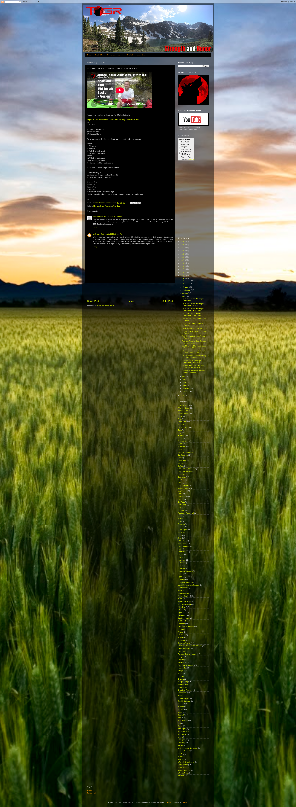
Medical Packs (183, 593)
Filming (180, 518)
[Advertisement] (130, 291)
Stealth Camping (184, 701)
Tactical (181, 715)
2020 (183, 260)
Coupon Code (183, 485)
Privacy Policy (92, 793)
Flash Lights (182, 530)
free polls (191, 159)
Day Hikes (181, 491)
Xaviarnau (168, 802)
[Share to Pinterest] (140, 203)
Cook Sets (182, 477)
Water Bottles (183, 765)
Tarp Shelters (183, 720)
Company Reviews (185, 471)
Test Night (181, 729)
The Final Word (183, 731)
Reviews (181, 662)
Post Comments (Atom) (105, 306)
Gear (102, 206)
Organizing (182, 615)
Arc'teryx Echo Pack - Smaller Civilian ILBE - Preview (193, 366)
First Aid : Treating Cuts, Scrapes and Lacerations (194, 342)
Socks (180, 695)
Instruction (182, 563)
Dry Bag (181, 499)
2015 (183, 275)
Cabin (180, 449)
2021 (183, 257)
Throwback (182, 734)
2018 (183, 266)
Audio (180, 416)
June (184, 376)
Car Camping (183, 455)
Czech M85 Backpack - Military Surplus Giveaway (193, 371)
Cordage (181, 480)
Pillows (180, 632)
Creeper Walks (183, 488)
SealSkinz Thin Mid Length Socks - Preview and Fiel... (194, 347)
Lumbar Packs (183, 588)
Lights (180, 577)
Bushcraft (181, 447)
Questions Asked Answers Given (190, 646)
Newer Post (93, 301)
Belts (180, 430)
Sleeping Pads (183, 684)
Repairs (181, 660)
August (185, 293)
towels (180, 737)
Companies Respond (185, 469)
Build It (180, 444)
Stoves (180, 704)
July (184, 296)
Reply (95, 227)
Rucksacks (182, 668)
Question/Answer (184, 643)
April (184, 382)
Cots (179, 483)
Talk (179, 718)
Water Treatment (184, 770)
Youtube (181, 776)
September (186, 290)
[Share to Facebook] (138, 203)
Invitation (181, 568)
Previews (108, 206)
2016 (183, 272)
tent (179, 723)
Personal (181, 629)
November (186, 284)
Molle (180, 599)
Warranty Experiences (186, 762)
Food (180, 535)
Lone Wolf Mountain (185, 582)
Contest (181, 474)
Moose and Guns (184, 601)
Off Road (181, 610)
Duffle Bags (182, 505)
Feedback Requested (186, 513)
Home (89, 55)
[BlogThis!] (133, 203)
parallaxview (98, 216)
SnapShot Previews (185, 690)
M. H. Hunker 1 (186, 152)
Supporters (141, 55)
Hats (179, 549)
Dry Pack (181, 502)
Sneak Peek (182, 693)
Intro (179, 565)
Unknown (96, 234)
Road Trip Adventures (186, 665)
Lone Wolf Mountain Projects (188, 585)
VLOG (180, 754)
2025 (183, 245)
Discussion (182, 496)
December (186, 281)
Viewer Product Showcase (187, 748)
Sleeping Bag (183, 682)
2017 (183, 269)
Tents (180, 726)
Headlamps (182, 552)
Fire (179, 521)
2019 (183, 263)
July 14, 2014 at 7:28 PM (112, 216)
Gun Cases (182, 541)
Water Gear (116, 206)
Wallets (180, 759)
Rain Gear (182, 651)
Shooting (181, 676)
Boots (180, 438)
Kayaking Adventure (185, 571)
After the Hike (183, 411)
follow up (181, 532)
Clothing (96, 206)
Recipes (181, 657)
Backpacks (182, 422)
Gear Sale (129, 55)
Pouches (181, 635)
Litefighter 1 (184, 147)
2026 (183, 242)
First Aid (181, 527)
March (185, 385)
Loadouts (181, 579)
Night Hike (182, 607)
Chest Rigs (182, 460)
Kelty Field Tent (186, 149)
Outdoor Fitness (184, 618)
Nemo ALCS (185, 142)
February (186, 388)
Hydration (181, 560)
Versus (180, 745)
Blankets (181, 435)
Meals (180, 590)
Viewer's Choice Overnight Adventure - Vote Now (191, 361)
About (120, 55)
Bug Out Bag (182, 441)
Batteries (181, 424)
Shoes (180, 673)
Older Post (167, 301)
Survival (181, 709)
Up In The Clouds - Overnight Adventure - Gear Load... (193, 309)
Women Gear (183, 773)
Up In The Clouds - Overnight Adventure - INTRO (193, 304)
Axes (180, 419)
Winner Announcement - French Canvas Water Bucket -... (193, 352)
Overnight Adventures (186, 626)
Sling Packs (182, 687)
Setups (180, 671)
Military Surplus (183, 596)
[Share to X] (136, 203)
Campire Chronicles (185, 452)
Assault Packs (183, 413)
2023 (183, 251)
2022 (183, 254)
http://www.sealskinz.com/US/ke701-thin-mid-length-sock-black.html (113, 120)
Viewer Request (184, 751)
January (185, 391)
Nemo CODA (185, 144)
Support (181, 707)
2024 (183, 248)
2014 (183, 278)
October (185, 287)
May (184, 379)
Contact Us (99, 55)
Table (180, 712)
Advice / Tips (182, 405)
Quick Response (184, 648)
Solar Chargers (183, 698)
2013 (183, 395)
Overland (181, 624)
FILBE (180, 516)
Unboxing (181, 742)
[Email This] (131, 203)
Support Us (111, 55)
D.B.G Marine (185, 154)
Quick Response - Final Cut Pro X (194, 328)
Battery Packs (183, 427)
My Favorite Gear (184, 604)
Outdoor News (183, 621)
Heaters (181, 554)
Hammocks (182, 543)
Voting (180, 756)
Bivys (180, 433)
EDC (179, 507)
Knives (180, 574)
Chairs (180, 458)
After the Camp (183, 408)
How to (180, 557)
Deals (180, 494)
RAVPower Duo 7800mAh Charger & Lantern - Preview (195, 356)
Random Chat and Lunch (187, 654)
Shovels (181, 679)
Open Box (181, 612)
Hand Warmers (183, 546)
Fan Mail (181, 510)
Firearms (181, 524)
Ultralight (181, 740)
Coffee (180, 466)
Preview (181, 637)
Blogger (185, 802)
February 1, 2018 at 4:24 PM (111, 234)
